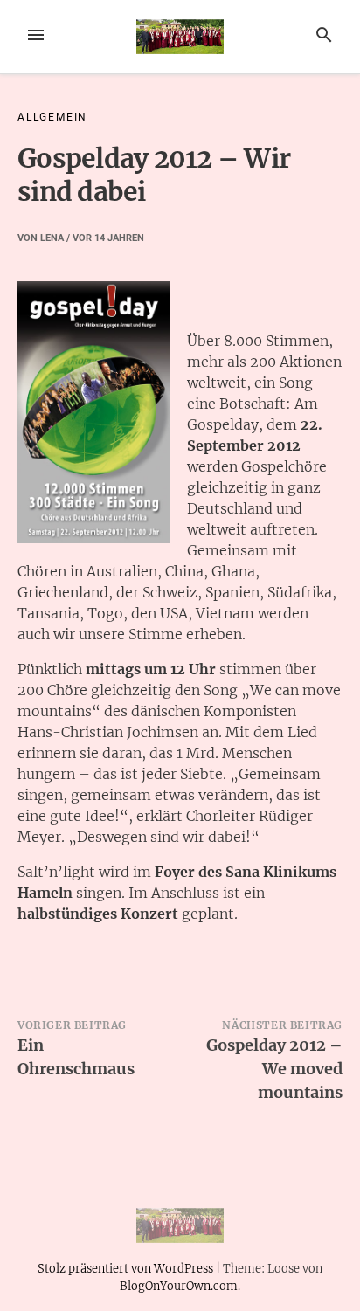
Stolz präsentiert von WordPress (127, 1268)
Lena (52, 238)
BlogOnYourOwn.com (179, 1286)
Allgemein (52, 117)
